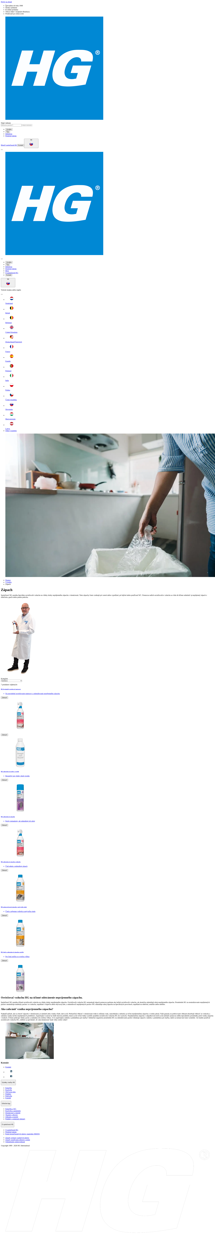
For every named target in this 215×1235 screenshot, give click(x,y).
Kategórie (4, 679)
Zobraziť (4, 697)
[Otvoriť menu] (2, 149)
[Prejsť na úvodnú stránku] (107, 68)
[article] (107, 709)
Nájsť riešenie (6, 123)
